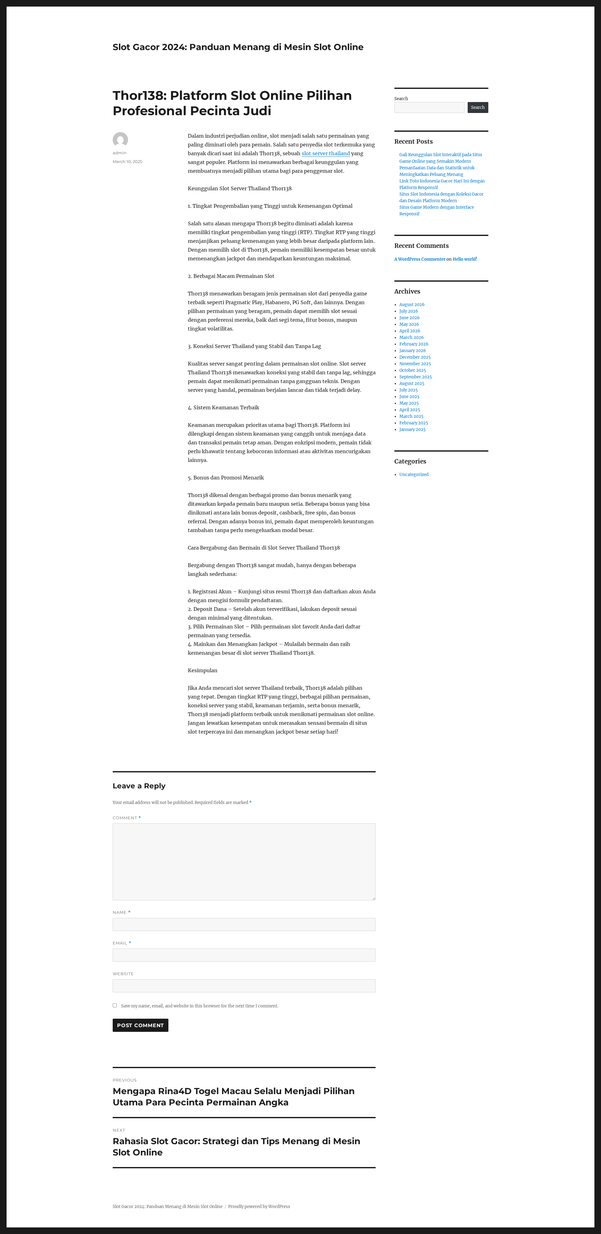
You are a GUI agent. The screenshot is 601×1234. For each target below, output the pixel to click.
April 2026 (409, 331)
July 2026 (408, 311)
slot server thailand (326, 153)
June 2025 (409, 396)
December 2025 (415, 357)
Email (122, 943)
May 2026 (409, 324)
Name (122, 912)
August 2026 (412, 304)
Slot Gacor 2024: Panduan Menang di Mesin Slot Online (238, 47)
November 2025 (415, 363)
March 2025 (411, 416)
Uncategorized (414, 474)
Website (123, 973)
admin (119, 152)
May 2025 (409, 403)
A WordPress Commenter (419, 259)
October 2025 (412, 370)
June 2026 (409, 317)
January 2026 (412, 350)
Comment (127, 818)
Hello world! (465, 259)
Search (401, 98)
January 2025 (412, 429)
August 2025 (411, 383)
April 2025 (409, 409)
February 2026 (414, 344)
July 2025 (408, 390)
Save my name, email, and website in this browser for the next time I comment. (199, 1006)
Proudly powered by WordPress (259, 1206)
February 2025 (413, 423)
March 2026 (411, 337)
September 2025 (415, 377)
